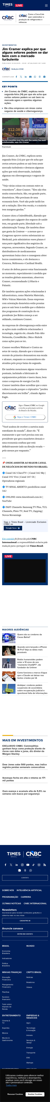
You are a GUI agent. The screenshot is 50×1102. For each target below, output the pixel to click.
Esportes (5, 1028)
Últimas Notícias (11, 903)
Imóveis (29, 1035)
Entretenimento (11, 1015)
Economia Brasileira (6, 952)
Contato (25, 878)
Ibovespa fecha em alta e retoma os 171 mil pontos (23, 779)
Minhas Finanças (12, 972)
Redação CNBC (17, 69)
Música (5, 1033)
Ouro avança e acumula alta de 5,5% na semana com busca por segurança (24, 792)
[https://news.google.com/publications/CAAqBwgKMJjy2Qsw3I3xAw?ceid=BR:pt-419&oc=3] (19, 870)
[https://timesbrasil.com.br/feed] (44, 864)
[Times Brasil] (8, 5)
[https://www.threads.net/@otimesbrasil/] (25, 870)
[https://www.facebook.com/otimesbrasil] (5, 864)
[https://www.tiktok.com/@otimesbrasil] (33, 864)
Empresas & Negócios (32, 1016)
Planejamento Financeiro (7, 985)
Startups (29, 1063)
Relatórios (30, 982)
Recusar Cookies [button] (15, 1094)
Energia (29, 1048)
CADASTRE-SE (25, 921)
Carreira (26, 897)
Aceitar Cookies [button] (35, 1094)
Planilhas (5, 992)
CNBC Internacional (35, 903)
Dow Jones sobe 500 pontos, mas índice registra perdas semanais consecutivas (24, 765)
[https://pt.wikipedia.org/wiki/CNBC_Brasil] (39, 864)
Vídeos (29, 987)
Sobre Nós (8, 890)
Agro (28, 1023)
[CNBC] (8, 18)
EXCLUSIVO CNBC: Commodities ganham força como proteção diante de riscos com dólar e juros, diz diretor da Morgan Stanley (23, 750)
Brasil (5, 946)
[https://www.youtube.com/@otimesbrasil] (27, 864)
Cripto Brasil (33, 972)
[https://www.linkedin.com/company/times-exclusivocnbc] (16, 864)
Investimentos (9, 45)
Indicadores (7, 958)
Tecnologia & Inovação (30, 1029)
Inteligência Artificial (29, 890)
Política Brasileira (6, 964)
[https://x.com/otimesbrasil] (11, 864)
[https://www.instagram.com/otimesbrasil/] (22, 864)
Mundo (30, 946)
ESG (28, 1058)
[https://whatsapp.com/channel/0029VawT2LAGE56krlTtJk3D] (30, 870)
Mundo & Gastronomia (7, 1039)
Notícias (29, 977)
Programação (10, 897)
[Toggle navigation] (46, 5)
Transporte (30, 1053)
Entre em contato (25, 934)
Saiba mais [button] (11, 1085)
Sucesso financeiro (6, 998)
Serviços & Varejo (30, 1041)
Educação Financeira (6, 978)
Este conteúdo (8, 539)
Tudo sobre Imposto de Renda (7, 1006)
